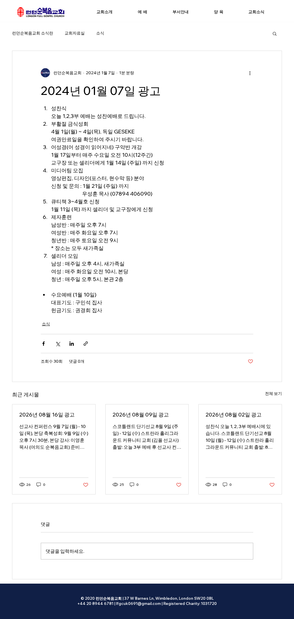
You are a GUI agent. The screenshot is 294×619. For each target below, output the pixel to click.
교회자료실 (75, 33)
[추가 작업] (249, 72)
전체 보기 (273, 393)
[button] (142, 12)
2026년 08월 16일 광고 (47, 414)
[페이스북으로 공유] (43, 343)
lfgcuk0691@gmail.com (138, 603)
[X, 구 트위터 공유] (57, 343)
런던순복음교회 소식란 (32, 33)
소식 (100, 33)
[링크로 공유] (85, 343)
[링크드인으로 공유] (71, 343)
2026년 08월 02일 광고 (234, 414)
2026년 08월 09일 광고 (141, 414)
